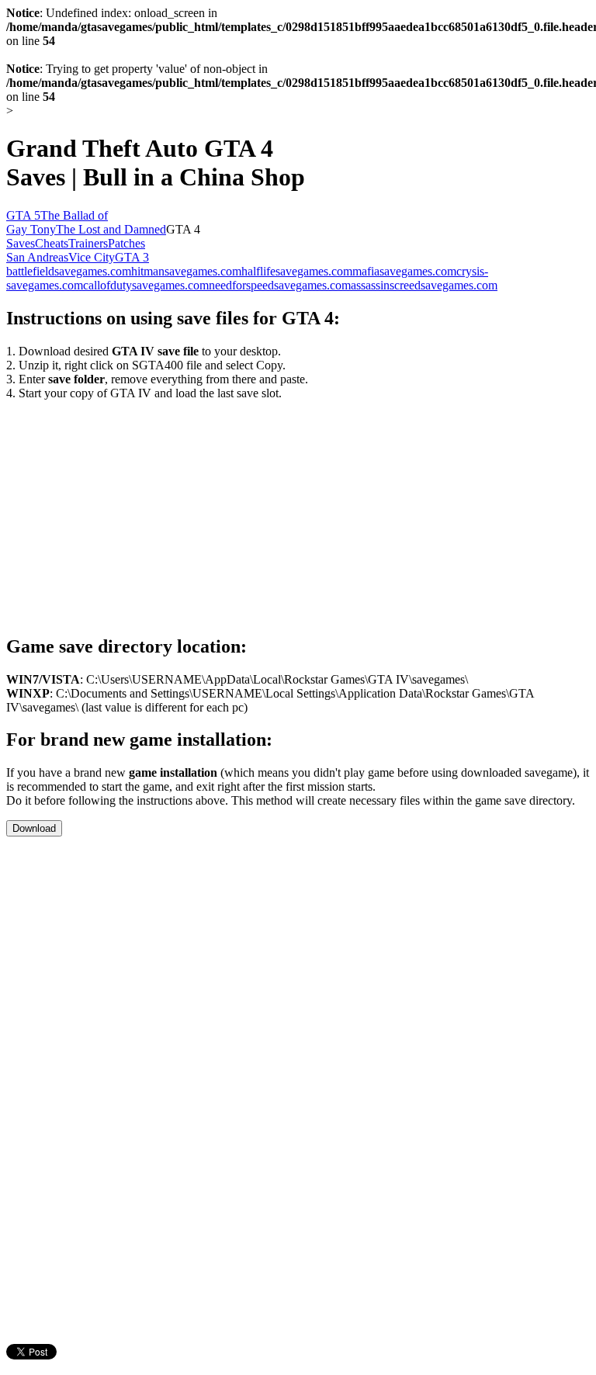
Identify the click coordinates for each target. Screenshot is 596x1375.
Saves (20, 243)
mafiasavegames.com (404, 271)
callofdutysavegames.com (146, 285)
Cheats (51, 243)
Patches (126, 243)
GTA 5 (23, 215)
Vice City (91, 257)
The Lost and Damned (111, 229)
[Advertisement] (136, 509)
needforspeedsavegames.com (280, 285)
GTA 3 (132, 257)
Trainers (88, 243)
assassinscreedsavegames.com (424, 285)
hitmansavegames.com (186, 271)
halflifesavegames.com (296, 271)
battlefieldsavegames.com (68, 271)
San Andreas (37, 257)
